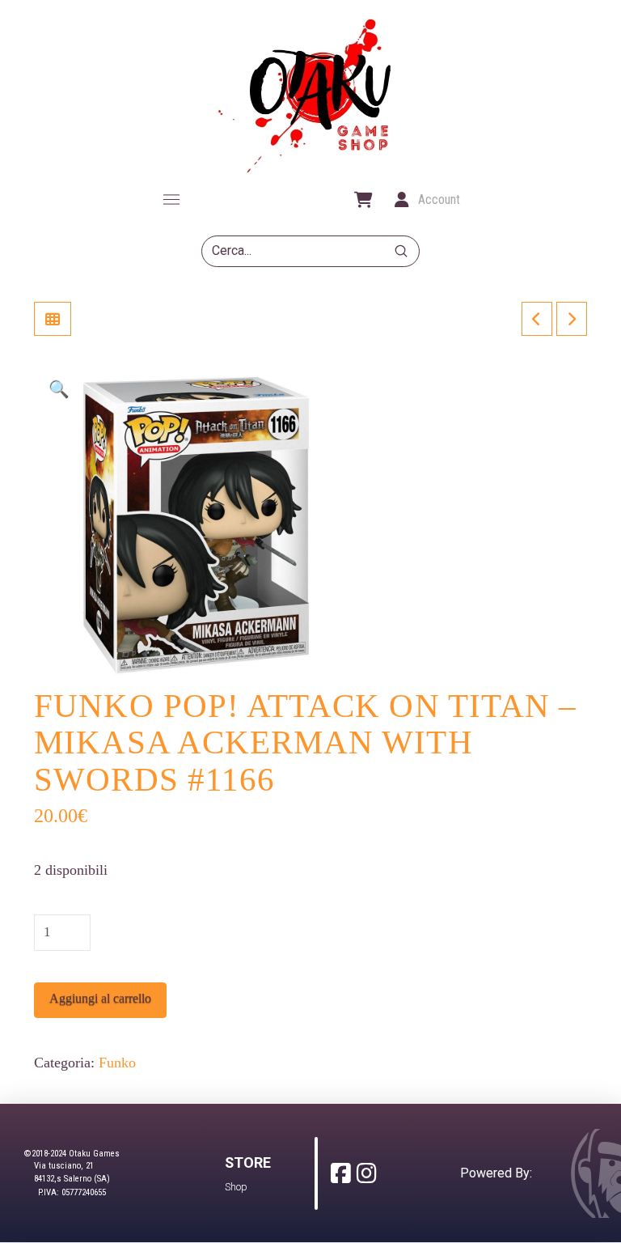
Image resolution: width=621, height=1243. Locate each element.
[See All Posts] (52, 319)
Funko (117, 1062)
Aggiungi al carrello (100, 998)
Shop (236, 1187)
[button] (171, 200)
